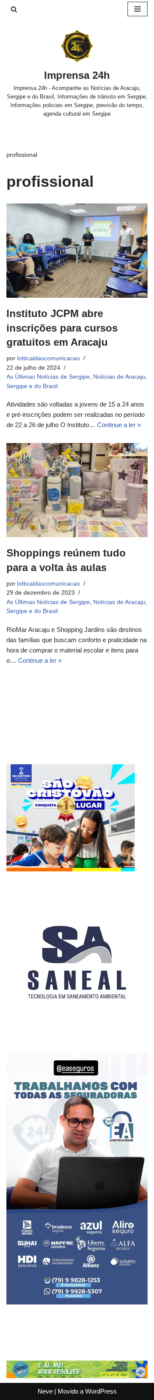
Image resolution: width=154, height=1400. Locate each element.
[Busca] (14, 9)
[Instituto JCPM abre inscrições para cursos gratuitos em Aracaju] (77, 250)
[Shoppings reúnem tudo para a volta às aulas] (77, 490)
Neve (45, 1391)
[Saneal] (77, 1030)
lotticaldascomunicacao (48, 358)
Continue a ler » (119, 424)
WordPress (101, 1391)
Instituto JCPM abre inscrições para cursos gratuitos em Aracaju (62, 328)
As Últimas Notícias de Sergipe (48, 377)
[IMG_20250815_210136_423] (77, 1302)
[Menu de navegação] (137, 9)
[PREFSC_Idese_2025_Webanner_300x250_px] (70, 869)
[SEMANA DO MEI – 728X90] (77, 1375)
